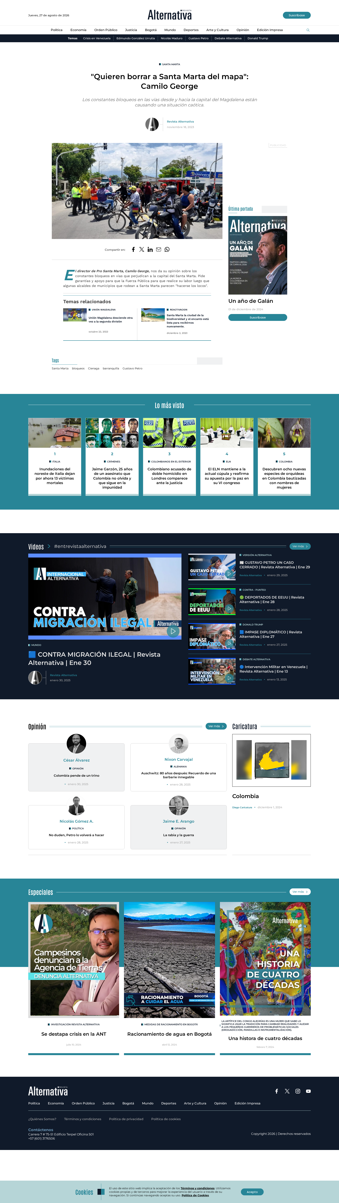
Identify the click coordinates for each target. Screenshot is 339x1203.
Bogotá (151, 30)
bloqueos (78, 368)
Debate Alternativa (228, 38)
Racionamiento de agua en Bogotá (169, 1034)
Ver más (298, 546)
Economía (78, 30)
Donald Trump (258, 38)
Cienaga (93, 368)
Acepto (252, 1192)
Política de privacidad (126, 1119)
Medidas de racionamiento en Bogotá (171, 1024)
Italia (56, 461)
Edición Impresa (270, 30)
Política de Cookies (195, 1195)
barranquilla (111, 368)
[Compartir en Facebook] (133, 250)
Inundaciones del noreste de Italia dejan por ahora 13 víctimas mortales (55, 476)
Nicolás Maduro (171, 38)
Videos (36, 546)
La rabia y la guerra (178, 835)
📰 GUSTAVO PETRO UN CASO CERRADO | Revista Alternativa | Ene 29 (275, 564)
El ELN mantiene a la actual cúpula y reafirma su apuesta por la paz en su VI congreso (227, 476)
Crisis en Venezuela (96, 38)
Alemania (180, 766)
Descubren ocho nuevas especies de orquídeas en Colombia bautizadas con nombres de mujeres (284, 478)
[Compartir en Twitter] (141, 250)
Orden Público (105, 30)
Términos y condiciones (82, 1119)
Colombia (286, 461)
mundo (36, 645)
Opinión (243, 30)
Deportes (191, 30)
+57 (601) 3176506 (41, 1138)
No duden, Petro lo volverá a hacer (76, 835)
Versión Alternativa (257, 555)
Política (57, 30)
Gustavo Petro (199, 38)
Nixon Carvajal (179, 759)
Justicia (131, 30)
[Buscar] (308, 30)
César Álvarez (76, 760)
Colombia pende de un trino (76, 775)
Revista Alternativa (180, 121)
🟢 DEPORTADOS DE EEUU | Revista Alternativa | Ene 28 (272, 599)
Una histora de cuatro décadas (265, 1038)
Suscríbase (297, 15)
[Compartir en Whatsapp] (167, 250)
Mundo (170, 30)
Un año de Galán (250, 301)
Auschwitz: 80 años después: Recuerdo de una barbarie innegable (178, 775)
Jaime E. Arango (178, 821)
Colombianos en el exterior (171, 461)
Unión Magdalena (104, 309)
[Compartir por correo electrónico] (158, 250)
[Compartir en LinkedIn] (150, 250)
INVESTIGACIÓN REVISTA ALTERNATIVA (75, 1024)
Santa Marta (171, 64)
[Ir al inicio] (169, 15)
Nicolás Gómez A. (76, 821)
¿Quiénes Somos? (42, 1119)
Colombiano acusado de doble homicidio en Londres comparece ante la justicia (169, 476)
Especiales (40, 892)
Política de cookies (166, 1119)
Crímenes (113, 461)
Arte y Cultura (217, 30)
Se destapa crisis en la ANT (73, 1034)
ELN (228, 461)
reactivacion (178, 309)
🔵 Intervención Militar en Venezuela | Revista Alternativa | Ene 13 (273, 669)
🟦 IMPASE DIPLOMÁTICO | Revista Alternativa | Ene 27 (271, 634)
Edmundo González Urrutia (136, 38)
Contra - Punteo (254, 589)
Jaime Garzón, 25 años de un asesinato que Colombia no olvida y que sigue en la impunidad (112, 478)
